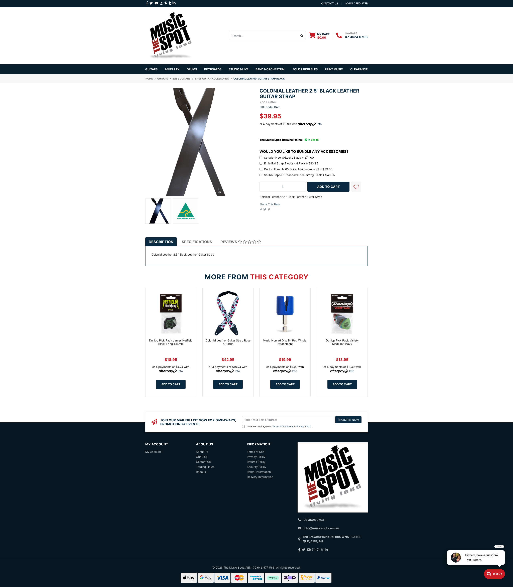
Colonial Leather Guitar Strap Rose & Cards (228, 342)
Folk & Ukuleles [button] (305, 69)
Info (319, 124)
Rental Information (259, 471)
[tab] (161, 241)
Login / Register (356, 3)
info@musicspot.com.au (321, 528)
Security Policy (256, 466)
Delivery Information (260, 476)
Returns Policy (256, 461)
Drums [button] (192, 69)
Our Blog (201, 456)
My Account (153, 451)
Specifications (197, 242)
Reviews (229, 242)
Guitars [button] (151, 69)
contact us (329, 3)
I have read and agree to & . (278, 426)
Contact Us (203, 461)
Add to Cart (170, 384)
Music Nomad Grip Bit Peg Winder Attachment (285, 342)
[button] (356, 187)
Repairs (201, 471)
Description (161, 242)
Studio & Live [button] (238, 69)
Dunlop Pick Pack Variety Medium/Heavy (342, 342)
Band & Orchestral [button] (270, 69)
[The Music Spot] (170, 35)
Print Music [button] (334, 69)
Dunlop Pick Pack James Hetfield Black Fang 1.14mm (171, 342)
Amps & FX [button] (172, 69)
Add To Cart (328, 187)
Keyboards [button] (212, 69)
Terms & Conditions (282, 426)
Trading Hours (205, 466)
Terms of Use (255, 451)
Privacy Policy (303, 426)
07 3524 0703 (356, 37)
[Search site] (302, 35)
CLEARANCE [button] (359, 69)
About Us (202, 451)
